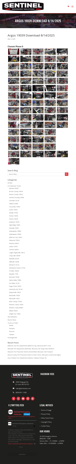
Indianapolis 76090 (15, 234)
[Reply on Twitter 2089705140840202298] (9, 447)
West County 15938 (15, 301)
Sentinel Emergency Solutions (23, 423)
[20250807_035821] (25, 66)
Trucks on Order (13, 323)
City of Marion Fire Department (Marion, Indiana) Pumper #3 (27, 358)
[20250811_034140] (38, 117)
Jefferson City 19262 (15, 237)
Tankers (11, 334)
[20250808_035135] (25, 103)
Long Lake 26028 (14, 256)
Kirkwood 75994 (14, 240)
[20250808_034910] (50, 88)
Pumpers (12, 328)
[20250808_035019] (50, 95)
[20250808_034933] (13, 95)
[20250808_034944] (25, 95)
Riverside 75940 (14, 277)
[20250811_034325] (13, 132)
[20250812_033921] (38, 139)
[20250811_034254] (25, 125)
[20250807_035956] (38, 81)
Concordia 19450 (14, 207)
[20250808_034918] (62, 88)
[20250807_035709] (50, 59)
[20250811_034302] (38, 125)
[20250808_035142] (38, 103)
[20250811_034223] (13, 125)
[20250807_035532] (13, 51)
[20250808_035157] (62, 103)
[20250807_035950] (25, 81)
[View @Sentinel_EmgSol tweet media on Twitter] (34, 444)
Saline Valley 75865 (15, 280)
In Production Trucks (14, 186)
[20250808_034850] (25, 88)
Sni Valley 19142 (14, 283)
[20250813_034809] (13, 154)
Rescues (11, 331)
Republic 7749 (13, 274)
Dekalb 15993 (13, 213)
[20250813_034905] (62, 154)
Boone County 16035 (16, 194)
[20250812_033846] (62, 132)
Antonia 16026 (13, 188)
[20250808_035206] (25, 110)
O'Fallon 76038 (14, 271)
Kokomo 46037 (14, 243)
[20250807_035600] (50, 51)
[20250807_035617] (62, 51)
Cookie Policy (45, 426)
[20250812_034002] (50, 139)
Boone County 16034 (16, 191)
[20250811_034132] (25, 117)
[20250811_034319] (62, 125)
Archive (10, 183)
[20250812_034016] (62, 139)
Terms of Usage (46, 410)
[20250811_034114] (13, 117)
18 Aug (14, 426)
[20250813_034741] (38, 146)
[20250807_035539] (25, 51)
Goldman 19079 (14, 222)
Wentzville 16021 (14, 298)
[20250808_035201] (13, 110)
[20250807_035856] (25, 73)
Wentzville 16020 (14, 295)
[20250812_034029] (13, 146)
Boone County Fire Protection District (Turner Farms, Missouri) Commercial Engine (34, 355)
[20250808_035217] (38, 110)
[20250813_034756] (62, 146)
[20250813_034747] (50, 146)
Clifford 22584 (13, 204)
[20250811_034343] (38, 132)
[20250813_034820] (25, 154)
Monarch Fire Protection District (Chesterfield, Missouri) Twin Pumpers (30, 352)
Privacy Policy (45, 414)
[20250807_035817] (13, 66)
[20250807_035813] (62, 59)
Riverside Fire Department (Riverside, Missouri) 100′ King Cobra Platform (31, 349)
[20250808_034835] (62, 81)
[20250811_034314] (50, 125)
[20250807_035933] (13, 81)
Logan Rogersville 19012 (17, 253)
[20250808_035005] (38, 95)
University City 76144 (15, 289)
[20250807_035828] (38, 66)
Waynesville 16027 (15, 292)
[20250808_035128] (13, 103)
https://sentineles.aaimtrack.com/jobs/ (20, 444)
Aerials (11, 325)
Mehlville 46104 (14, 259)
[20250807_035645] (25, 59)
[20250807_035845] (62, 66)
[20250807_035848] (13, 73)
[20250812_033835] (50, 132)
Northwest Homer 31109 (17, 268)
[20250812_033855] (13, 139)
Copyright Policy (46, 422)
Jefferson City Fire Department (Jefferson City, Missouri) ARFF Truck (29, 346)
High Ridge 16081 (14, 225)
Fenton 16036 (13, 216)
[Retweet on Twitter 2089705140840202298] (13, 447)
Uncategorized (12, 338)
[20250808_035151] (50, 103)
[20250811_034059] (50, 110)
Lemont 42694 (14, 249)
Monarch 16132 (14, 265)
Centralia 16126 (14, 200)
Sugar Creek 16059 (15, 286)
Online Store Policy (47, 418)
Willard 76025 (13, 311)
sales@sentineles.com (23, 388)
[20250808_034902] (38, 88)
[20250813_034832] (38, 154)
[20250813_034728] (25, 146)
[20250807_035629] (13, 59)
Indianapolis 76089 (15, 231)
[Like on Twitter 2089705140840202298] (16, 447)
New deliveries (12, 317)
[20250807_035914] (50, 73)
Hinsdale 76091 (14, 228)
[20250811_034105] (62, 110)
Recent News (12, 320)
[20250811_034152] (50, 117)
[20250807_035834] (50, 66)
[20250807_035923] (62, 73)
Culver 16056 (13, 210)
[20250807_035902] (38, 73)
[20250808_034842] (13, 88)
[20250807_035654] (38, 59)
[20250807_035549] (38, 51)
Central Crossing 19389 (16, 197)
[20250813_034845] (50, 154)
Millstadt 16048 (14, 262)
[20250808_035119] (62, 95)
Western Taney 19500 (16, 305)
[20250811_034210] (62, 117)
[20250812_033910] (25, 139)
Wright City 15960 (14, 314)
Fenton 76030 (13, 219)
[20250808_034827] (50, 81)
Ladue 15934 (13, 246)
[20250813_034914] (13, 161)
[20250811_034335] (25, 132)
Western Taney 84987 (16, 308)
